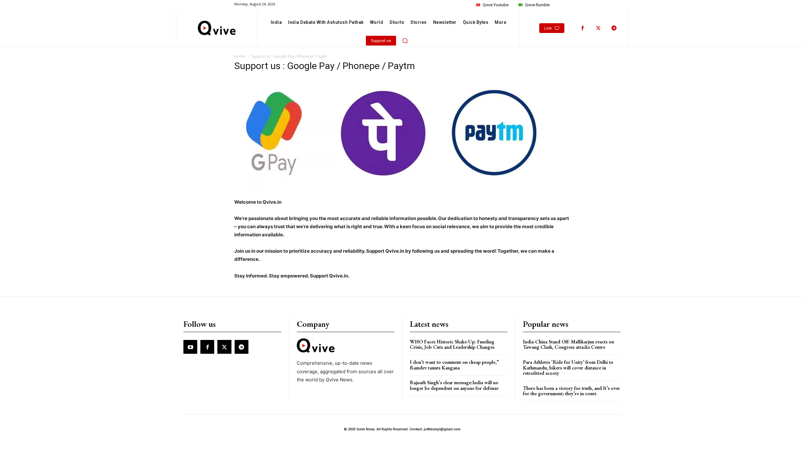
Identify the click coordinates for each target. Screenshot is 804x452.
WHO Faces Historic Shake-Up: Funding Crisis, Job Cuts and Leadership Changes (452, 344)
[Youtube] (190, 347)
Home (239, 56)
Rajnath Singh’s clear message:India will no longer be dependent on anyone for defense (454, 385)
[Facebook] (582, 28)
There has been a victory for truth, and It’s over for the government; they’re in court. (571, 391)
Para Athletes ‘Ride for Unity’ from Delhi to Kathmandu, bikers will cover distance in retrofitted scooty (568, 367)
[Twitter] (598, 28)
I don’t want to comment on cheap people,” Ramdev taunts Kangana (454, 365)
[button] (405, 40)
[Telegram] (614, 28)
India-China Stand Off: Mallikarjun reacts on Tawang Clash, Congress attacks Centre (568, 344)
